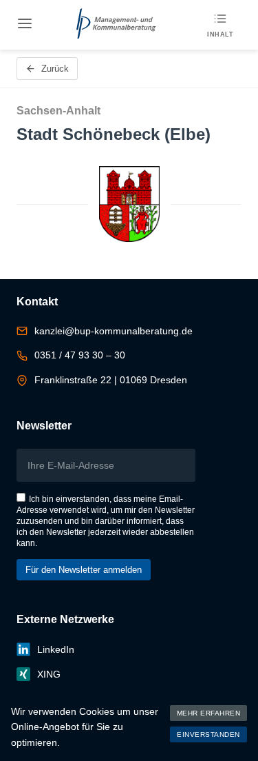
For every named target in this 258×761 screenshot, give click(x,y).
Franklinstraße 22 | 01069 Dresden (110, 379)
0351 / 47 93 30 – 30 (79, 355)
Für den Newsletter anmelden (83, 570)
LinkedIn (55, 649)
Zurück (55, 68)
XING (49, 674)
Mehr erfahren (209, 713)
